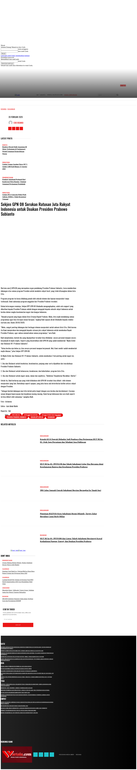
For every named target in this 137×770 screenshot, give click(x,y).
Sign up (18, 625)
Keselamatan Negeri (30, 415)
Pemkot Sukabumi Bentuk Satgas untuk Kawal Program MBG (18, 710)
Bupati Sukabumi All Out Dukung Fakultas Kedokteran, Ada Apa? (19, 712)
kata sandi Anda (23, 51)
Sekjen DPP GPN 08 (37, 417)
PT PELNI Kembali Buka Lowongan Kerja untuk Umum (16, 668)
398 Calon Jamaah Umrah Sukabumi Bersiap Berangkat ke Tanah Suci (70, 490)
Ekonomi (43, 535)
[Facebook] (10, 128)
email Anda (21, 61)
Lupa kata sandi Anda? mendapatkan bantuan (15, 55)
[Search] (117, 95)
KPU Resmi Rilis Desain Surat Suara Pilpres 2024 (14, 705)
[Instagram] (13, 128)
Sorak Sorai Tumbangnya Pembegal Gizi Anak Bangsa (16, 666)
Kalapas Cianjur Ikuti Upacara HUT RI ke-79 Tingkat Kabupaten (19, 671)
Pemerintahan (7, 177)
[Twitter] (17, 128)
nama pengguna (23, 49)
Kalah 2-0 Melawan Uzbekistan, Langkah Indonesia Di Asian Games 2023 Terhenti (24, 708)
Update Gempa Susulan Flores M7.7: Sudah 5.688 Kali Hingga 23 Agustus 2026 (14, 166)
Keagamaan (11, 109)
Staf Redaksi (18, 122)
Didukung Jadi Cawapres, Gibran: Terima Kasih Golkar (16, 687)
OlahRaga (5, 568)
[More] (56, 279)
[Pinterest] (43, 279)
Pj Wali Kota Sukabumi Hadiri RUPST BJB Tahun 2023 (15, 692)
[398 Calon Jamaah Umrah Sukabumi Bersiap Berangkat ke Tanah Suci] (19, 488)
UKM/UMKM (5, 587)
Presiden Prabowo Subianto (16, 417)
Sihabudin (51, 417)
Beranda (4, 109)
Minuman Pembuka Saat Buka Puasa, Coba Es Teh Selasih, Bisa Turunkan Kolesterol (25, 690)
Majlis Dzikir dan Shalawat (51, 415)
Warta (4, 145)
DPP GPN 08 (16, 415)
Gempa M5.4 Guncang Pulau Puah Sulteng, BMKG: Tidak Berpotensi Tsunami (14, 197)
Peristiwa (6, 162)
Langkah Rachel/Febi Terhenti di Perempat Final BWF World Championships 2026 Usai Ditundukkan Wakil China (17, 582)
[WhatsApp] (49, 279)
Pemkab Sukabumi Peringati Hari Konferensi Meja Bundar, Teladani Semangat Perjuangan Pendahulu (14, 182)
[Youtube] (21, 128)
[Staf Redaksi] (11, 123)
